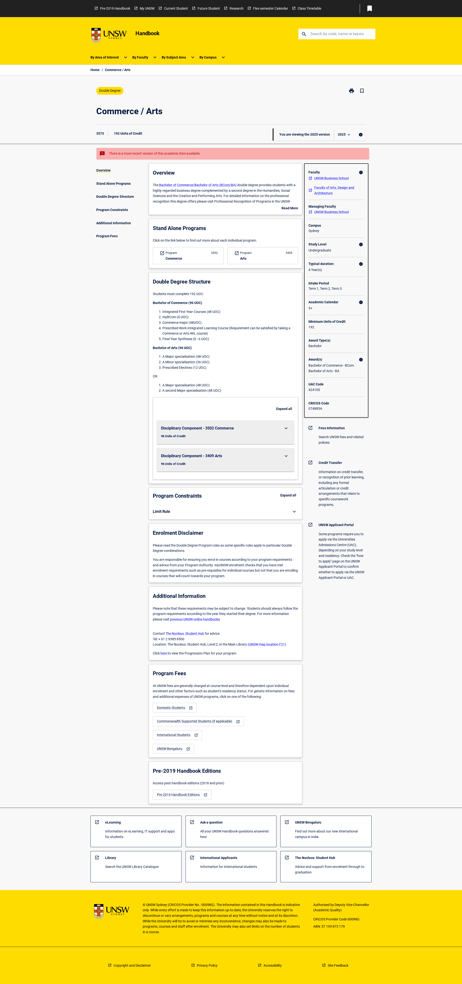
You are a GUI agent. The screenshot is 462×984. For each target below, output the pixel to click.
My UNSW (147, 8)
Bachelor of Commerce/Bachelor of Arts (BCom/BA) (198, 185)
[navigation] (175, 708)
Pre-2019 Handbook (115, 8)
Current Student (176, 8)
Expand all (284, 409)
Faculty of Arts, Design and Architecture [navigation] (334, 190)
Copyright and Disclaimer (132, 965)
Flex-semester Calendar (270, 8)
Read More (290, 208)
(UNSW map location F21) (267, 644)
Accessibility (272, 965)
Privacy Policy (207, 965)
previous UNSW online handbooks (195, 619)
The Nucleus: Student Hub (185, 633)
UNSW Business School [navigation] (331, 178)
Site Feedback (338, 965)
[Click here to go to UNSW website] (109, 36)
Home (95, 70)
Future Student (209, 8)
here (164, 653)
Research (237, 8)
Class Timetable (309, 8)
